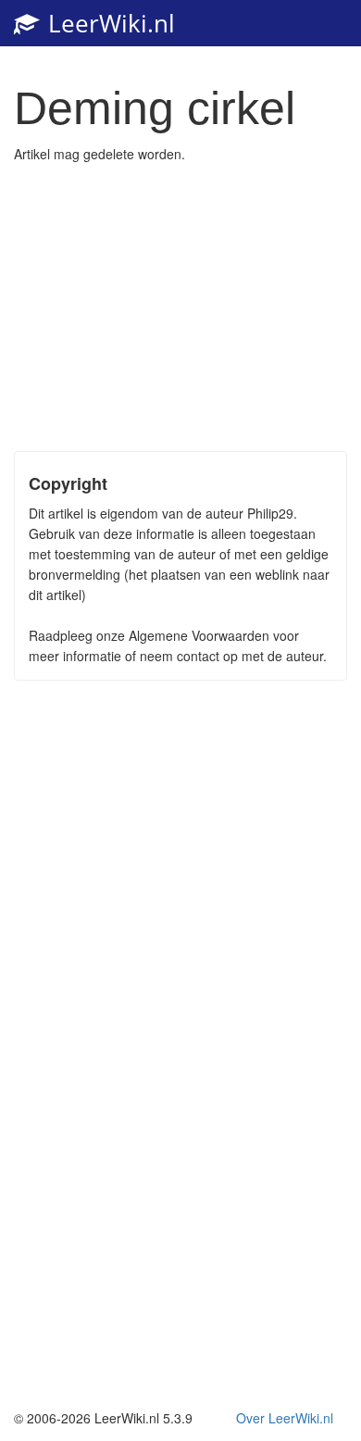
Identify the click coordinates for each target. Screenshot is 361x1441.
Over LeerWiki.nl (284, 1418)
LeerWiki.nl (108, 23)
